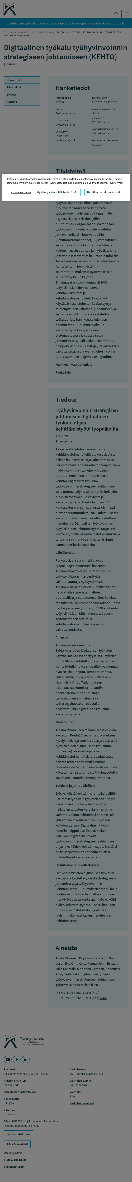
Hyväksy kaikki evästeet (103, 192)
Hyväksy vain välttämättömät (57, 192)
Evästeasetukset (21, 192)
